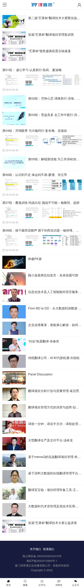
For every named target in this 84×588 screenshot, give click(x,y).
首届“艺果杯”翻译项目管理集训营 (51, 34)
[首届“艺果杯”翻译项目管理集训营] (14, 38)
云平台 (42, 584)
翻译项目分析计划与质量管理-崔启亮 (53, 390)
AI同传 (58, 584)
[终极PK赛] (14, 262)
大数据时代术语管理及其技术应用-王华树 (54, 506)
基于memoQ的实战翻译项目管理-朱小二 (54, 456)
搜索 (25, 584)
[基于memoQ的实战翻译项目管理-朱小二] (14, 460)
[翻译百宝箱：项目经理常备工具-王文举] (14, 493)
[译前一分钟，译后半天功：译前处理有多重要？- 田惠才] (14, 427)
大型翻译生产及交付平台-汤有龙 (50, 440)
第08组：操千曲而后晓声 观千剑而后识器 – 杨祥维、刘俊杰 (41, 230)
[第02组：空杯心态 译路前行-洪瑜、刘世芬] (14, 102)
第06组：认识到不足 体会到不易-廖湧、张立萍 (34, 174)
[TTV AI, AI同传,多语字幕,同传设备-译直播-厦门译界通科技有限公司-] (42, 5)
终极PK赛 (35, 259)
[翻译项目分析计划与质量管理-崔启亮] (14, 394)
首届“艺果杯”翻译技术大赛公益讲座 (52, 522)
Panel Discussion (40, 374)
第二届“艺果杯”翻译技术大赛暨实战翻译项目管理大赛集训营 (54, 18)
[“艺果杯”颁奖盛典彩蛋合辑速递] (14, 54)
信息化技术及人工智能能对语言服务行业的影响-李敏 (54, 292)
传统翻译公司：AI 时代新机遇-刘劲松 (54, 357)
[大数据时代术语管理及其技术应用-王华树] (14, 509)
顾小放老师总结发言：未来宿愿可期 (53, 275)
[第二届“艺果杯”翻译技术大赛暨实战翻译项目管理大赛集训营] (14, 21)
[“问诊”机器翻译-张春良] (14, 344)
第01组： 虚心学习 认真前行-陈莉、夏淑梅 (32, 70)
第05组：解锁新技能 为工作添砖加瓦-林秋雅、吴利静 (54, 159)
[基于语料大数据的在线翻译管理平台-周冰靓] (14, 476)
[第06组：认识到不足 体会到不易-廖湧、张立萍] (42, 184)
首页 (8, 584)
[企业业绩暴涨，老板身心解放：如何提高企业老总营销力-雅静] (14, 328)
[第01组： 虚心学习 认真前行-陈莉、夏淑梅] (42, 80)
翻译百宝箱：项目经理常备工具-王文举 (54, 489)
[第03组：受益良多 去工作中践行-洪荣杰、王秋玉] (14, 118)
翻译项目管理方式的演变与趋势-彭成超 (54, 407)
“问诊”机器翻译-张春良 (43, 341)
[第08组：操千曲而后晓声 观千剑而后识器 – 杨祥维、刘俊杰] (42, 240)
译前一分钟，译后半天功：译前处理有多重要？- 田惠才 (54, 423)
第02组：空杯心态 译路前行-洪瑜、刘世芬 (54, 98)
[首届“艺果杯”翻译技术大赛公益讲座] (14, 526)
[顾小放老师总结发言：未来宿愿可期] (14, 278)
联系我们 (48, 549)
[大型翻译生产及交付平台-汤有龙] (14, 443)
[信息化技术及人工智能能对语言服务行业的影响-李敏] (14, 295)
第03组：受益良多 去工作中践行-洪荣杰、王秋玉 (54, 114)
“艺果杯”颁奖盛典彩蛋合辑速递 (49, 51)
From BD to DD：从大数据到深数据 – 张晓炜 (54, 308)
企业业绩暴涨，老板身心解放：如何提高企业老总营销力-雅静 (54, 325)
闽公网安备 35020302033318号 (42, 556)
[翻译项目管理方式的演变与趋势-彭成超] (14, 410)
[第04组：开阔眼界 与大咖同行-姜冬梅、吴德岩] (42, 140)
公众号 (75, 584)
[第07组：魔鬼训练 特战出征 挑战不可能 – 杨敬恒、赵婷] (42, 212)
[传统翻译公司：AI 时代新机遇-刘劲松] (14, 361)
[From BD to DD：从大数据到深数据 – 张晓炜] (14, 311)
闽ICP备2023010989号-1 (42, 561)
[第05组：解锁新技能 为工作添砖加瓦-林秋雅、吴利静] (14, 162)
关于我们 (35, 549)
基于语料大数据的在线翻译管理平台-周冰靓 (54, 473)
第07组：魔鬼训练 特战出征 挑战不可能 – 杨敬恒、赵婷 (41, 202)
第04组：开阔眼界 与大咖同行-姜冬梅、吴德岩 (34, 130)
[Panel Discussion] (14, 377)
